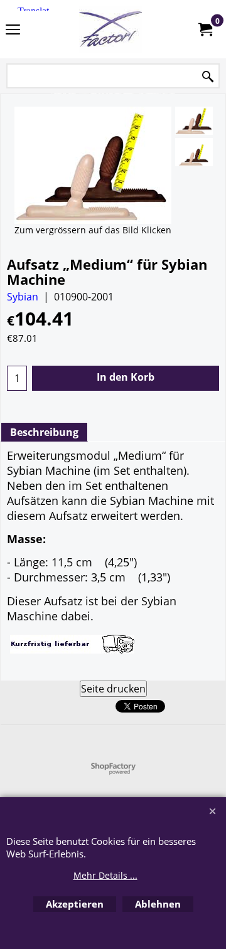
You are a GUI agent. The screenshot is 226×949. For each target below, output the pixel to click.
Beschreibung (44, 432)
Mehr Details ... (105, 875)
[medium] (194, 121)
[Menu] (13, 30)
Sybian (22, 297)
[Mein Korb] (204, 29)
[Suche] (207, 76)
